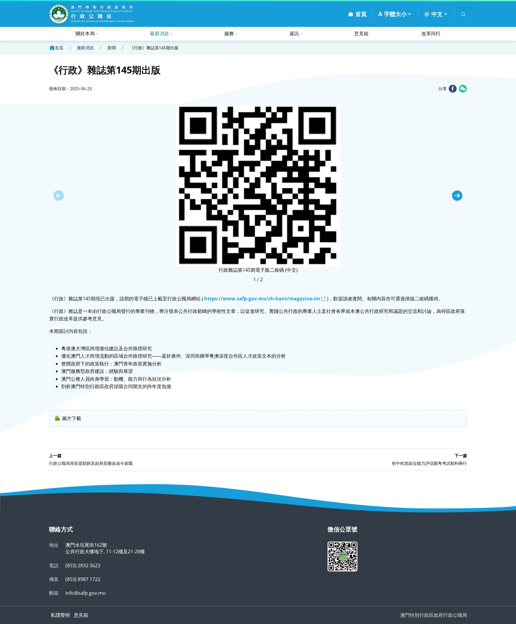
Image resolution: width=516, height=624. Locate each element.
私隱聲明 (60, 615)
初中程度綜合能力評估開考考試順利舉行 (429, 463)
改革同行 (430, 33)
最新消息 (159, 33)
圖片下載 (71, 418)
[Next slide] (457, 195)
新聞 (112, 48)
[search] (463, 14)
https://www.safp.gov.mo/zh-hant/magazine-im (262, 298)
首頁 (59, 47)
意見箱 (361, 33)
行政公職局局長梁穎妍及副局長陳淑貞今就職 (91, 463)
